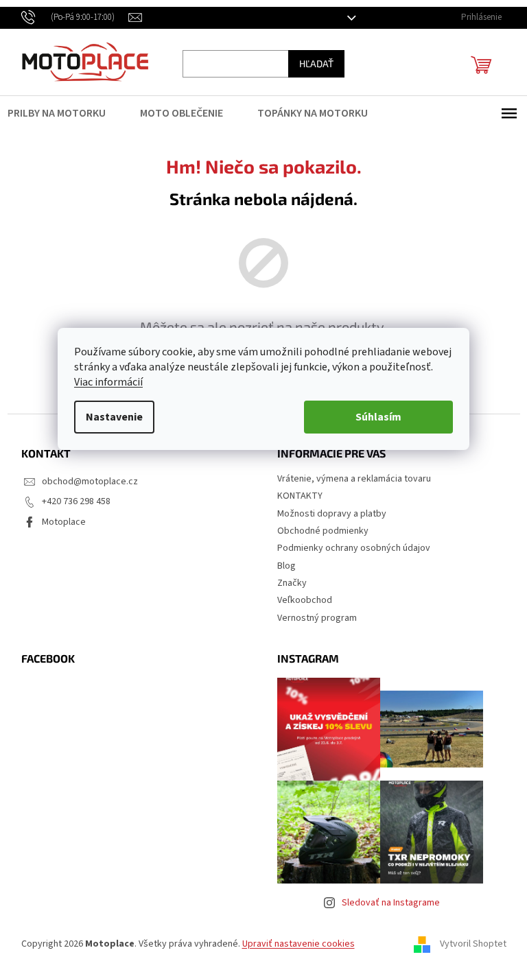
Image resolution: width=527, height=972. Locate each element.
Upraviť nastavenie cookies (298, 944)
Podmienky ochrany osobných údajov (353, 548)
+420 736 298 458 (76, 501)
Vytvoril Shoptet (473, 944)
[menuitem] (65, 113)
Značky (292, 583)
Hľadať (316, 63)
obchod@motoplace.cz (90, 481)
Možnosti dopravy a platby (331, 514)
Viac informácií (108, 382)
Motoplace (64, 522)
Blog (286, 566)
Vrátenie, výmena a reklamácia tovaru (354, 479)
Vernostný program (317, 618)
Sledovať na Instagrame (391, 903)
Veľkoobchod (304, 600)
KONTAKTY (300, 496)
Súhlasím (378, 417)
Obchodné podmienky (322, 531)
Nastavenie (114, 417)
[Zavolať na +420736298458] (75, 17)
